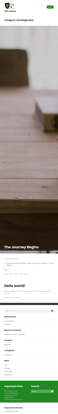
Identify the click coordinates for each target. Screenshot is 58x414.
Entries (7, 368)
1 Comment (17, 297)
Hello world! (14, 285)
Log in (5, 365)
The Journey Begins (21, 247)
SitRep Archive (9, 397)
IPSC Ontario (10, 11)
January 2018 (7, 344)
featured (16, 274)
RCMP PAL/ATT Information (13, 399)
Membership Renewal (11, 393)
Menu (50, 7)
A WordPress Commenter (10, 334)
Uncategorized (8, 354)
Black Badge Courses (11, 391)
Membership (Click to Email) (11, 411)
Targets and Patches (10, 395)
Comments (8, 371)
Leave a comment (24, 274)
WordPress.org (8, 374)
